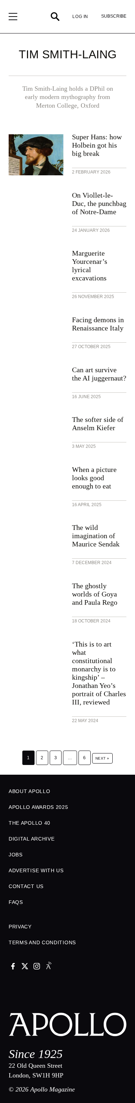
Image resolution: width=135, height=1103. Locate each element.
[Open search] (55, 16)
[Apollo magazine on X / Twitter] (25, 967)
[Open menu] (13, 16)
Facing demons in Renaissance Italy (98, 324)
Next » (102, 758)
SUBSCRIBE (113, 16)
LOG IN (80, 16)
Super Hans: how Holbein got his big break (97, 145)
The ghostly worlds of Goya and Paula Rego (94, 594)
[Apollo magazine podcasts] (48, 967)
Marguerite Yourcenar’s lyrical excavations (89, 265)
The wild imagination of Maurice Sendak (96, 535)
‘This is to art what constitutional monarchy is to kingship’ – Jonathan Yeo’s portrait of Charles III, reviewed (99, 673)
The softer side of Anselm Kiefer (97, 423)
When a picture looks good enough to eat (94, 477)
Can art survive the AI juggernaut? (99, 374)
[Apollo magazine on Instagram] (36, 967)
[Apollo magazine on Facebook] (13, 967)
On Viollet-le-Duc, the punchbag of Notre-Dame (99, 203)
